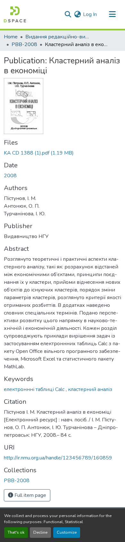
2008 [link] (10, 175)
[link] (62, 153)
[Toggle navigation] (112, 14)
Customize (67, 532)
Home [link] (11, 36)
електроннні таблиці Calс (35, 389)
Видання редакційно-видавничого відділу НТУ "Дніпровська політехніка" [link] (57, 36)
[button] (15, 14)
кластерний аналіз (90, 389)
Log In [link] (90, 14)
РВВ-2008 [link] (24, 44)
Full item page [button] (29, 495)
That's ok (16, 532)
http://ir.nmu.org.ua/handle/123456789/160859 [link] (58, 457)
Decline (40, 532)
